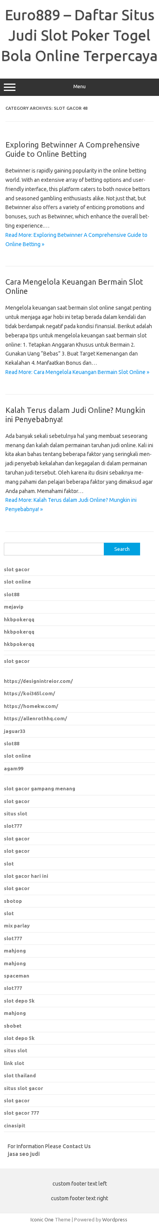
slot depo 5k (19, 1000)
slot (9, 863)
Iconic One (42, 1219)
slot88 (11, 594)
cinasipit (14, 1125)
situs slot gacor (23, 1088)
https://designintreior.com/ (38, 681)
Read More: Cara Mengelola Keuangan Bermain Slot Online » (77, 372)
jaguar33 (14, 731)
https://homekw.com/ (31, 706)
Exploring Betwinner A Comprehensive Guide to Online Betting (72, 149)
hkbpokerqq (19, 619)
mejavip (14, 606)
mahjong (15, 963)
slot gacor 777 (21, 1112)
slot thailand (20, 1075)
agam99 (13, 768)
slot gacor (17, 569)
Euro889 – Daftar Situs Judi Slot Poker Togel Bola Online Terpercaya (79, 35)
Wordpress (114, 1219)
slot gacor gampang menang (39, 788)
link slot (14, 1063)
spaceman (16, 975)
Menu (79, 86)
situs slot (15, 813)
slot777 (13, 826)
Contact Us (77, 1146)
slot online (17, 581)
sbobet (13, 1025)
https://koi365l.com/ (29, 693)
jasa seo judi (24, 1154)
